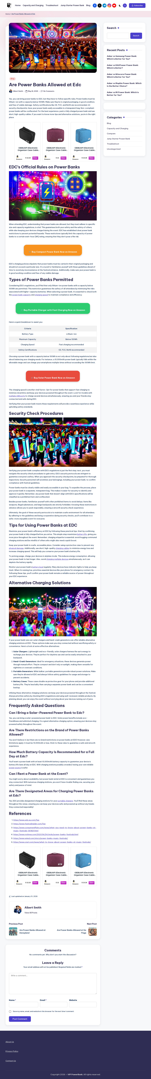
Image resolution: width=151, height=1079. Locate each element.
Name (12, 1000)
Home (8, 14)
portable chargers (65, 801)
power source (15, 768)
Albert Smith (33, 907)
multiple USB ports (17, 396)
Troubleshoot (113, 144)
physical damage (16, 548)
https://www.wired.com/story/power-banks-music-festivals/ (40, 838)
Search (111, 28)
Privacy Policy (12, 1051)
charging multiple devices (57, 559)
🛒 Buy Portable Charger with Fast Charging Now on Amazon (53, 310)
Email (43, 1000)
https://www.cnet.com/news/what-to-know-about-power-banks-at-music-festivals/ (52, 842)
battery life (82, 534)
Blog (12, 79)
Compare (111, 133)
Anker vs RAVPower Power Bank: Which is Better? (123, 66)
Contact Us (11, 1061)
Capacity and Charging (117, 128)
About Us (10, 1042)
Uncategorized (113, 149)
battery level (37, 567)
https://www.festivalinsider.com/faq (29, 824)
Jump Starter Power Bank (118, 138)
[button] (137, 5)
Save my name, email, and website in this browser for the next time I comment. (43, 1011)
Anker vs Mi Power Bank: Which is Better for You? (123, 93)
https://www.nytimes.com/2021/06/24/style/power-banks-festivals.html (45, 834)
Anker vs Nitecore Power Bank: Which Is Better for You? (122, 75)
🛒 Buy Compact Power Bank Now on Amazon (53, 252)
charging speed (41, 295)
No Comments (48, 91)
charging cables (62, 548)
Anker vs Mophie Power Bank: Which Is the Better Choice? (124, 84)
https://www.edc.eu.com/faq (26, 820)
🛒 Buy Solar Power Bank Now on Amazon (53, 378)
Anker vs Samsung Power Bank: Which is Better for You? (122, 57)
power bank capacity (21, 295)
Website (73, 1000)
